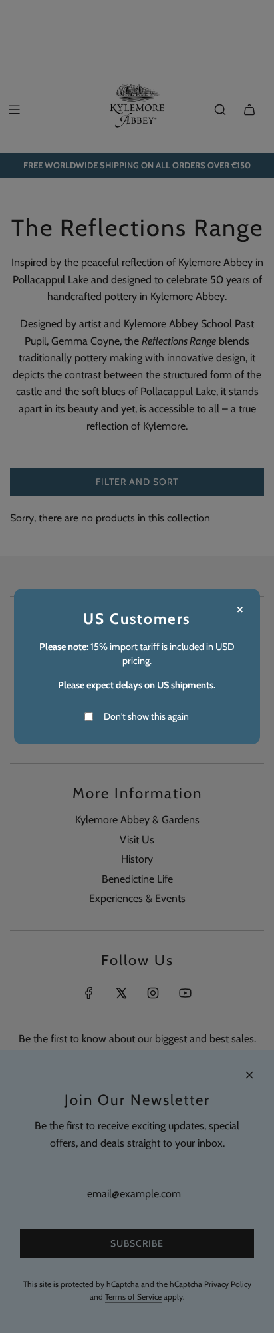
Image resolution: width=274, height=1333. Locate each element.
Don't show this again (146, 716)
